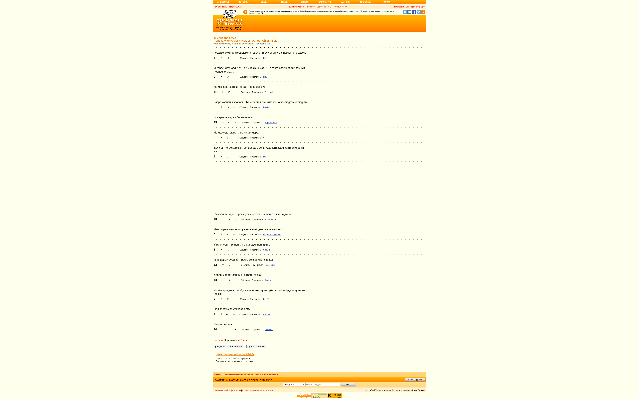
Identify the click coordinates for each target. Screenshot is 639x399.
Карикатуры (325, 2)
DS (264, 157)
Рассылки (310, 7)
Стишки (305, 2)
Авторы (345, 2)
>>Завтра (243, 340)
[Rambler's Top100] (304, 395)
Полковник (270, 265)
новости (269, 390)
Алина (268, 280)
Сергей (266, 314)
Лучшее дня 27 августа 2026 (228, 7)
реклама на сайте (222, 390)
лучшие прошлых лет (253, 374)
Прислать (365, 2)
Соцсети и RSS (324, 7)
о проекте (247, 390)
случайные (271, 374)
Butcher (266, 107)
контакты (236, 390)
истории (245, 380)
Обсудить (243, 58)
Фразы (284, 2)
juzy (265, 77)
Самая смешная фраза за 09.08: (235, 354)
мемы (255, 380)
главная (219, 380)
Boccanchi (269, 92)
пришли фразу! (415, 380)
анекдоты (232, 380)
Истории (243, 2)
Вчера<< (218, 340)
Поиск (386, 2)
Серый (266, 250)
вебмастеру (258, 390)
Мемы (264, 2)
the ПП (266, 299)
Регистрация (419, 7)
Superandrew (271, 123)
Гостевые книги (339, 7)
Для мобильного (296, 7)
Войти (409, 7)
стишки (265, 380)
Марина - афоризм (272, 235)
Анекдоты (223, 2)
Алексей (269, 329)
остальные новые (232, 374)
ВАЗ (265, 58)
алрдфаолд (270, 219)
